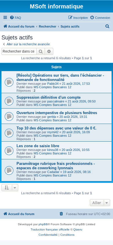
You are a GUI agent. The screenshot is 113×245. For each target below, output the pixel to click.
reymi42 (53, 132)
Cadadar (53, 172)
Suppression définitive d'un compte (49, 97)
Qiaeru (77, 229)
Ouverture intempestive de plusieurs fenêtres (57, 113)
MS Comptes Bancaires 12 (52, 87)
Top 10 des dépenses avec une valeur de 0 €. (56, 128)
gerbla (51, 116)
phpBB (43, 224)
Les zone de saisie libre (38, 146)
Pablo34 (53, 83)
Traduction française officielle (50, 229)
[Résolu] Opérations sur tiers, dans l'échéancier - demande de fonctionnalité (60, 77)
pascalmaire (55, 101)
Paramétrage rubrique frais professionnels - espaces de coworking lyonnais (56, 165)
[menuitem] (15, 17)
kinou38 (52, 150)
